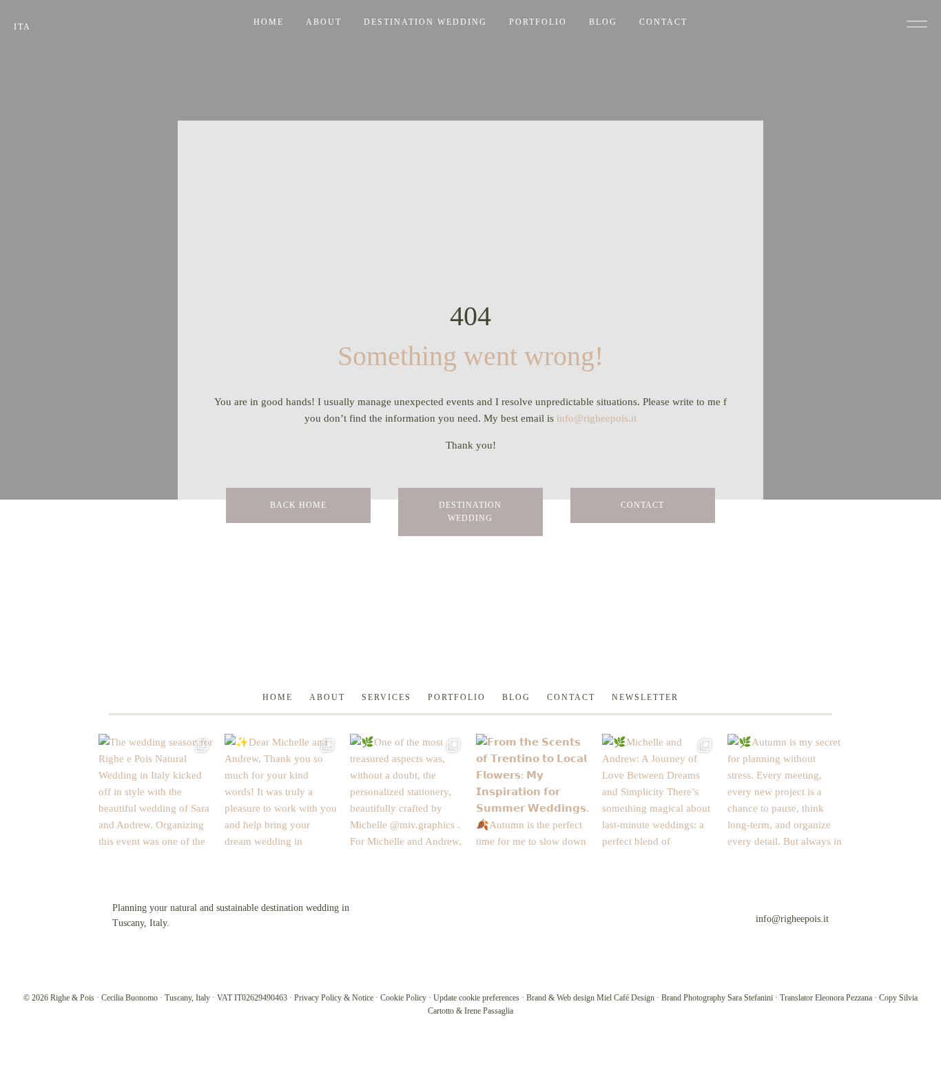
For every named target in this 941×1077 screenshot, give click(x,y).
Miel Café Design (625, 998)
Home (269, 22)
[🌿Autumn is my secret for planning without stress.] (784, 791)
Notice (362, 998)
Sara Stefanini (750, 998)
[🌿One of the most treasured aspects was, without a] (407, 791)
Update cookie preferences (476, 998)
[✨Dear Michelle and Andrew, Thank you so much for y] (282, 791)
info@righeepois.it (597, 418)
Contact (663, 22)
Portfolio (538, 22)
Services (386, 697)
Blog (603, 22)
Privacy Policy (318, 998)
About (324, 22)
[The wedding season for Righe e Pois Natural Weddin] (156, 791)
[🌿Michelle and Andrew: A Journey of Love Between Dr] (659, 791)
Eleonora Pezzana (843, 998)
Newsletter (645, 697)
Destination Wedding (425, 22)
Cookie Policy (403, 998)
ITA (22, 27)
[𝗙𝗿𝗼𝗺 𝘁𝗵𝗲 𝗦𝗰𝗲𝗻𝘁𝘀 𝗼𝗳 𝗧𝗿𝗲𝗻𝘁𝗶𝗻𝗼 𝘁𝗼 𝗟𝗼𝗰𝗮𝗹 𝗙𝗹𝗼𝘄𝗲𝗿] (533, 791)
